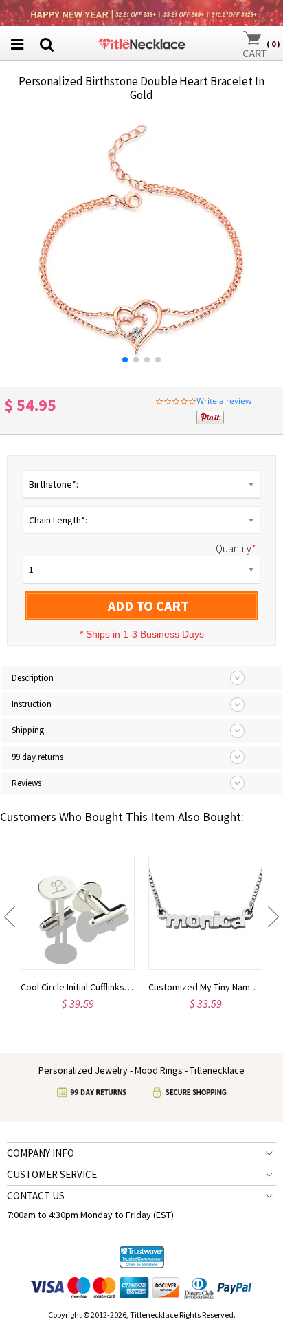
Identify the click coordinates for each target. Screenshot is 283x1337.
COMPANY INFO (40, 1153)
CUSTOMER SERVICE (52, 1174)
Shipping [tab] (28, 730)
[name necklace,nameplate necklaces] (142, 41)
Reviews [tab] (26, 783)
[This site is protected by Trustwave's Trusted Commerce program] (142, 1257)
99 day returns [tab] (37, 757)
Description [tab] (33, 678)
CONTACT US (36, 1195)
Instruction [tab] (32, 704)
